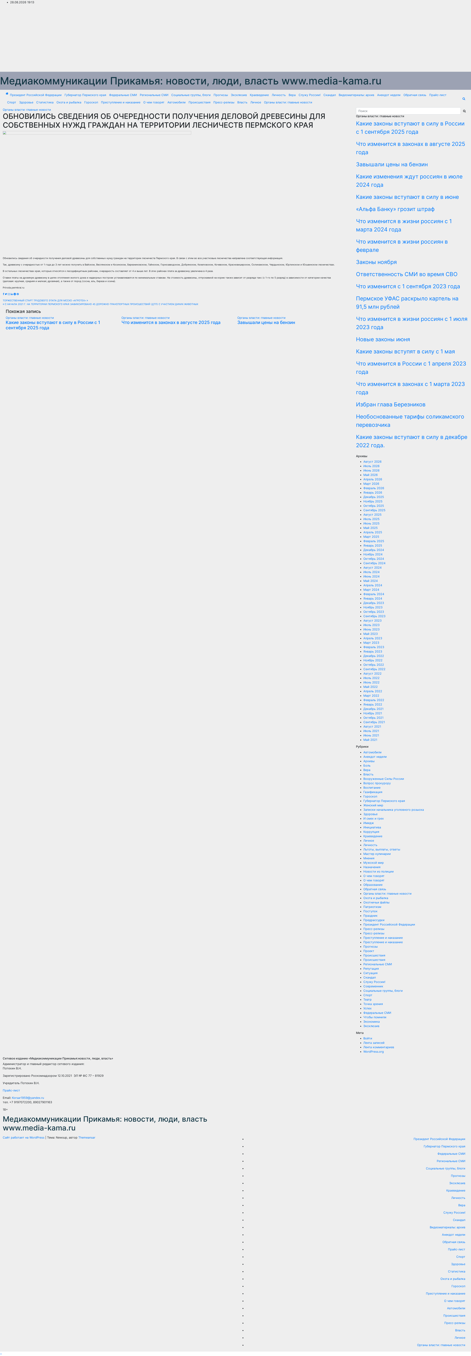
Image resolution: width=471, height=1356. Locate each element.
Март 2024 (371, 589)
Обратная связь (414, 95)
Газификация (372, 792)
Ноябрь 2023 (373, 607)
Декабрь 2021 (373, 709)
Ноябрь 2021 (372, 713)
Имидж (368, 823)
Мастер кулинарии (377, 854)
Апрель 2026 (372, 479)
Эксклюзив (239, 95)
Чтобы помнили (374, 1017)
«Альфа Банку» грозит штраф (395, 209)
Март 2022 (371, 695)
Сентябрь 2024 (374, 563)
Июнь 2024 (371, 576)
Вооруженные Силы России (383, 779)
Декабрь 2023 (373, 603)
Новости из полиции (378, 871)
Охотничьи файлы (376, 902)
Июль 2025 (371, 519)
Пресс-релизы (223, 102)
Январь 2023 (372, 651)
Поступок (370, 911)
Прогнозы (221, 95)
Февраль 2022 (373, 700)
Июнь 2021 (371, 735)
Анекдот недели (389, 95)
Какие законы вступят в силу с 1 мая (405, 351)
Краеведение (259, 95)
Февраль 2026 (373, 488)
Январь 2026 (372, 492)
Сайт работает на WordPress (24, 1137)
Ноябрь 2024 (373, 554)
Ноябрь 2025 (373, 501)
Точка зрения (373, 1004)
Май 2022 (370, 687)
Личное (255, 102)
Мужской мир (373, 862)
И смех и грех (373, 818)
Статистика (45, 102)
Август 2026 (372, 461)
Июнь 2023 (371, 629)
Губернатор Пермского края (85, 95)
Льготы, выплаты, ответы (381, 849)
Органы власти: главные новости (288, 102)
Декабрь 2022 (373, 656)
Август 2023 (372, 620)
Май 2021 (370, 740)
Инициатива (372, 827)
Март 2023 (371, 642)
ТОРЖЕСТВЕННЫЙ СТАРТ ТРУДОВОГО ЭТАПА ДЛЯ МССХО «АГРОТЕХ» (45, 300)
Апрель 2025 (372, 532)
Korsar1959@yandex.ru (28, 1098)
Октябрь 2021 (373, 717)
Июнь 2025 (371, 523)
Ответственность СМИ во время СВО (407, 274)
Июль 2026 (371, 466)
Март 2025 (371, 536)
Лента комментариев (378, 1047)
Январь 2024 (372, 598)
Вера (292, 95)
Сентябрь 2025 (374, 510)
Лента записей (374, 1043)
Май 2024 (370, 581)
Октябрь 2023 (373, 612)
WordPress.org (373, 1051)
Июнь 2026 (371, 470)
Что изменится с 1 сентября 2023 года (408, 286)
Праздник (370, 915)
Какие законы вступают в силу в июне (407, 197)
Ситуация (370, 973)
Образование (373, 885)
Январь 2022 (372, 704)
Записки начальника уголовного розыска (393, 809)
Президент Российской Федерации (36, 95)
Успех (367, 1008)
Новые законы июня (383, 339)
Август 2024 (372, 567)
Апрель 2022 (372, 691)
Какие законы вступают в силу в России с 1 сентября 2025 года (53, 325)
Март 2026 (371, 483)
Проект (368, 951)
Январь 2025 (372, 545)
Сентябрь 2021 (374, 722)
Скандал (329, 95)
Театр (367, 999)
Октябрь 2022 (373, 665)
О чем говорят (153, 102)
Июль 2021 (371, 731)
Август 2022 (372, 673)
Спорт (11, 102)
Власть (242, 102)
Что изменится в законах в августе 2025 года (171, 322)
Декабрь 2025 (373, 497)
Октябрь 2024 (373, 559)
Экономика (371, 1021)
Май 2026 (370, 475)
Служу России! (310, 95)
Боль (367, 765)
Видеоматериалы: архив (356, 95)
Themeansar (86, 1137)
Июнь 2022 (371, 682)
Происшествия (199, 102)
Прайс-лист (438, 95)
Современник (373, 986)
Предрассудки (374, 920)
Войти (367, 1038)
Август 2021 (372, 726)
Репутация (371, 968)
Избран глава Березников (391, 404)
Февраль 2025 (373, 541)
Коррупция (371, 832)
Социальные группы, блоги (191, 95)
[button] (464, 98)
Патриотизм (372, 907)
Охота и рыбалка (68, 102)
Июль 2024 (371, 572)
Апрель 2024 (372, 585)
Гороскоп (91, 102)
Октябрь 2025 (373, 506)
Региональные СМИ (154, 95)
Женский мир (373, 805)
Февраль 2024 (373, 594)
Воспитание (371, 787)
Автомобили (176, 102)
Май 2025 (370, 528)
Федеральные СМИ (123, 95)
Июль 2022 (371, 678)
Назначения (371, 867)
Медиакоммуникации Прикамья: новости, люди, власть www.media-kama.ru (191, 81)
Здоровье (26, 102)
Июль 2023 (371, 625)
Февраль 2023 (373, 647)
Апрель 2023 (372, 638)
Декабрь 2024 (373, 550)
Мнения (368, 858)
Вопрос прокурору (377, 783)
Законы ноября (376, 262)
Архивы (369, 761)
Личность (279, 95)
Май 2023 (370, 634)
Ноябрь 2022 (373, 660)
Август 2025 (372, 514)
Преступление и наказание (120, 102)
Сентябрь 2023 (374, 616)
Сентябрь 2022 (374, 669)
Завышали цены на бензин (266, 322)
